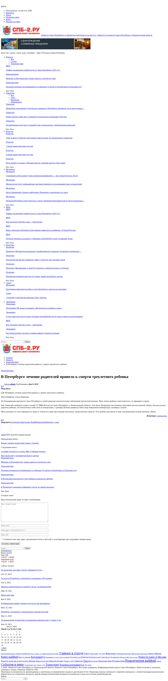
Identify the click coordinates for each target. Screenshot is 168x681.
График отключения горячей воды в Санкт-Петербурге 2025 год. (33, 70)
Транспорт (52, 664)
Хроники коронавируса (71, 664)
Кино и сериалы (24, 657)
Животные (111, 653)
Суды (43, 665)
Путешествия (118, 661)
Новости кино (134, 657)
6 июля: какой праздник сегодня (19, 155)
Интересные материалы (140, 654)
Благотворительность (8, 654)
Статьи (14, 61)
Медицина (10, 169)
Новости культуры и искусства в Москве (18, 661)
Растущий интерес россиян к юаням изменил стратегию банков (32, 333)
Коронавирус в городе (53, 657)
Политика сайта (12, 17)
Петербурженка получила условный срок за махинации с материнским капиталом (40, 125)
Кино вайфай (9, 656)
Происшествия (17, 64)
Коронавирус (38, 656)
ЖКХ (8, 66)
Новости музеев (42, 661)
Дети (103, 654)
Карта (8, 19)
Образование (16, 102)
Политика (10, 245)
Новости (9, 57)
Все (12, 59)
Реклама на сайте (13, 22)
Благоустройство (23, 654)
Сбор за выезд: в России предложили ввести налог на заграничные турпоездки (39, 138)
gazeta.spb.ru (162, 416)
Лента (8, 15)
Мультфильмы (115, 657)
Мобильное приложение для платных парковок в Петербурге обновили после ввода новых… (45, 108)
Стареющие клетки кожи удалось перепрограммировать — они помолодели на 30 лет (42, 176)
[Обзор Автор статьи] (6, 433)
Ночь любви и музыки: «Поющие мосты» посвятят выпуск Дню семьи (35, 163)
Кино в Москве (154, 654)
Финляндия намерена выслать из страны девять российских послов (34, 276)
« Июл (3, 648)
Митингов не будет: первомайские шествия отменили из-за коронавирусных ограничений (44, 184)
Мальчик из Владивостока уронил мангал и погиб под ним (31, 78)
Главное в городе (71, 653)
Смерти (159, 661)
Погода (87, 661)
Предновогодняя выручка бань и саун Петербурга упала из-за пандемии (36, 289)
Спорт (8, 283)
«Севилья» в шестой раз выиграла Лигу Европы (26, 298)
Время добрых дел (35, 653)
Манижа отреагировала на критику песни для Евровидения (26, 587)
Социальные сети (30, 665)
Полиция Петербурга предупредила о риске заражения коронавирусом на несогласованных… (45, 201)
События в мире (12, 664)
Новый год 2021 (69, 661)
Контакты (10, 13)
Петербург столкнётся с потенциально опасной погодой (24, 612)
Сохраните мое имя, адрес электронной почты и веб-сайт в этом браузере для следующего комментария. (47, 539)
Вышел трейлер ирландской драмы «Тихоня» (20, 443)
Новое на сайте (124, 657)
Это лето (88, 665)
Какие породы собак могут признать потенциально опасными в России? (36, 117)
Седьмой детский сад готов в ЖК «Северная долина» (23, 451)
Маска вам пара (7, 595)
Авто (13, 98)
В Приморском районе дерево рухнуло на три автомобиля (25, 603)
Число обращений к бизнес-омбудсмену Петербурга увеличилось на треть (37, 192)
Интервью (127, 654)
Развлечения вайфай (140, 660)
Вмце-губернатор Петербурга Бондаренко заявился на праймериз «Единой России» (41, 230)
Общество (10, 93)
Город (86, 653)
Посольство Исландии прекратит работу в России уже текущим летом (35, 260)
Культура (9, 131)
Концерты (15, 100)
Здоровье (120, 654)
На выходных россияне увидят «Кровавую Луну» (22, 570)
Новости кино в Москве (152, 656)
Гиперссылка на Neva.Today (50, 654)
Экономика (10, 302)
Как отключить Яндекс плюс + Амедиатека (24, 222)
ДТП (100, 653)
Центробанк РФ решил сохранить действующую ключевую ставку (34, 308)
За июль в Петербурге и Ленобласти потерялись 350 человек (26, 578)
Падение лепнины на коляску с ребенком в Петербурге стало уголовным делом (39, 239)
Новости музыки (56, 661)
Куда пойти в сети (75, 657)
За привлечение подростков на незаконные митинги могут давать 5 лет (31, 620)
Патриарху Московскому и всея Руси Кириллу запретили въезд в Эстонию (37, 268)
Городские (94, 654)
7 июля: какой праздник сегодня (19, 146)
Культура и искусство (97, 657)
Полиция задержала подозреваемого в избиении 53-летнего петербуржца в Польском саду (44, 87)
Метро (107, 657)
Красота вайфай (64, 657)
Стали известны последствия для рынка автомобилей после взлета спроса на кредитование (44, 316)
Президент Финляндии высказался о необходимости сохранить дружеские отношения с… (44, 251)
